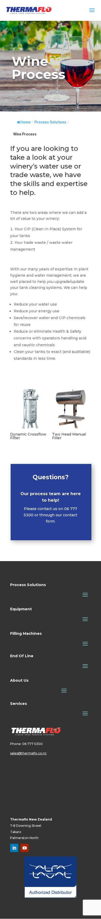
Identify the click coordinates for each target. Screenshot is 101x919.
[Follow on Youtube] (24, 848)
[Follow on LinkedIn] (14, 848)
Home (25, 122)
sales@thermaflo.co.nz (28, 753)
